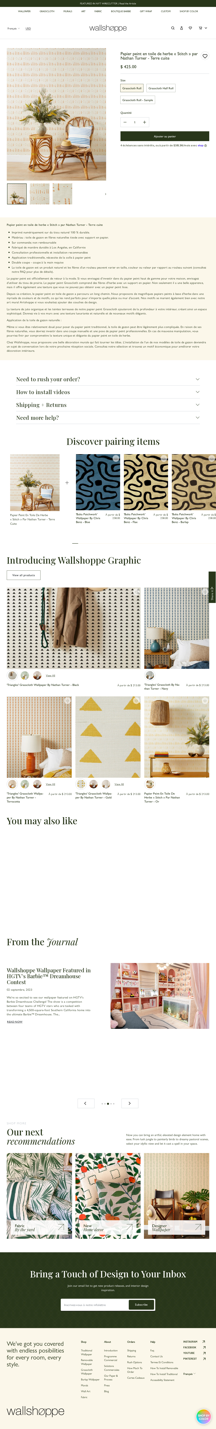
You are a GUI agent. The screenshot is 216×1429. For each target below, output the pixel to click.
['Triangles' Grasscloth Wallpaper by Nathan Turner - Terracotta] (12, 784)
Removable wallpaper (87, 1362)
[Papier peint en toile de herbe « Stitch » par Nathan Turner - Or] (149, 784)
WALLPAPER (24, 11)
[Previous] (86, 1103)
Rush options (134, 1362)
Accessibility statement (162, 1380)
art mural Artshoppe (20, 302)
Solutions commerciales (111, 1367)
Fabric (84, 1397)
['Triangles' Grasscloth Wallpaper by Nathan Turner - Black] (12, 675)
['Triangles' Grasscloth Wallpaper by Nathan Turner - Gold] (81, 784)
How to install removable (164, 1368)
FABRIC (98, 11)
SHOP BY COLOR (189, 11)
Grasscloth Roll (131, 88)
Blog (106, 1391)
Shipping (131, 1350)
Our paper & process (111, 1377)
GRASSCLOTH (47, 11)
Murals (84, 1385)
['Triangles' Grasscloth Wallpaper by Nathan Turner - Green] (24, 675)
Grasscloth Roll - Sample (137, 100)
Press (107, 1385)
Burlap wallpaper (90, 1379)
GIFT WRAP (146, 11)
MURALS (67, 11)
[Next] (130, 1103)
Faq (152, 1350)
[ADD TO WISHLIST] (205, 55)
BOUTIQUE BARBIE (121, 11)
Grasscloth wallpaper (87, 1371)
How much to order (134, 1370)
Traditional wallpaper (86, 1352)
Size (123, 80)
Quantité (126, 112)
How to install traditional (164, 1374)
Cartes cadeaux (136, 1378)
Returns (131, 1356)
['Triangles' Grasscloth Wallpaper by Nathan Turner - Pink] (106, 784)
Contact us (156, 1356)
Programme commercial (110, 1358)
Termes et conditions (161, 1362)
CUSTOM (166, 11)
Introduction (111, 1350)
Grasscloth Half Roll (160, 88)
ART (83, 11)
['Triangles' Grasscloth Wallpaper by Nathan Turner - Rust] (37, 675)
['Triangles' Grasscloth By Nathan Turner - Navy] (149, 675)
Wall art (85, 1391)
